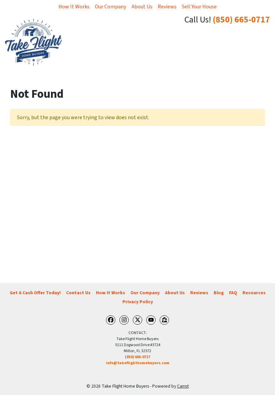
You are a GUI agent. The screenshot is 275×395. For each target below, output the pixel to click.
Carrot (183, 386)
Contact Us (78, 293)
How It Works (74, 6)
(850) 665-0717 (241, 20)
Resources (254, 293)
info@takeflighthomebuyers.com (137, 363)
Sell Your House (199, 6)
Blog (219, 293)
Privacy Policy (137, 302)
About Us (141, 6)
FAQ (233, 293)
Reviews (167, 6)
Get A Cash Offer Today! (35, 293)
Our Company (110, 6)
